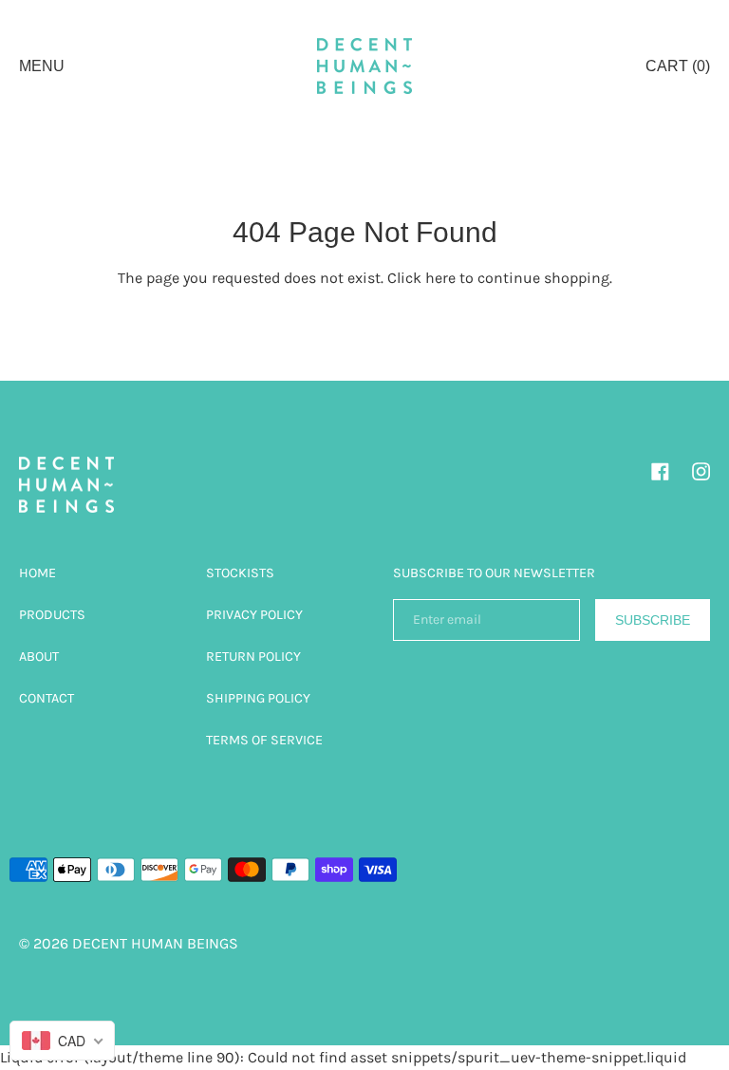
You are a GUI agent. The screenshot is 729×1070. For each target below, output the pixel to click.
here (440, 278)
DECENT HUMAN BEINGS (155, 943)
